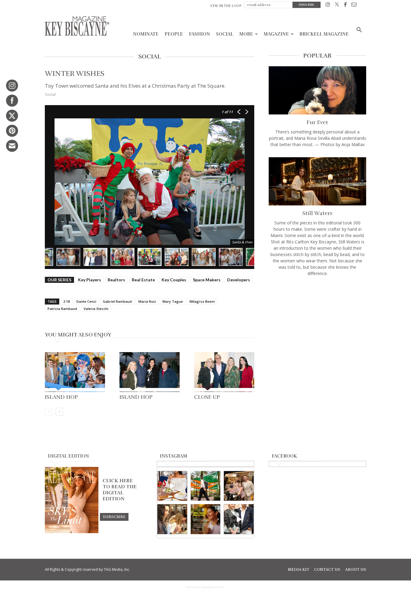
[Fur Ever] (317, 90)
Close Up (207, 397)
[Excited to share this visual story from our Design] (172, 519)
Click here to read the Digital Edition (120, 490)
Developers (238, 279)
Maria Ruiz (147, 301)
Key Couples (174, 279)
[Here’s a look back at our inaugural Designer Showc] (239, 519)
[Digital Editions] (71, 531)
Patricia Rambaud (62, 308)
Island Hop (61, 397)
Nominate (146, 34)
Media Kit (298, 569)
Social (224, 34)
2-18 (66, 301)
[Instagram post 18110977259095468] (239, 486)
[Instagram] (328, 6)
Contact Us (327, 569)
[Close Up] (224, 372)
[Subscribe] (114, 516)
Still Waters (317, 213)
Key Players (89, 279)
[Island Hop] (75, 372)
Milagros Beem (202, 301)
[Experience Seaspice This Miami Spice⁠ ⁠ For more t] (172, 486)
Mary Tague (172, 301)
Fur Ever (317, 122)
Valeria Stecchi (96, 308)
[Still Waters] (317, 181)
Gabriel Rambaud (117, 301)
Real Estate (143, 279)
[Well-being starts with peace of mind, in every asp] (206, 519)
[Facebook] (345, 6)
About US (355, 569)
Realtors (116, 279)
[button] (359, 30)
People (174, 34)
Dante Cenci (86, 301)
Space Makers (207, 279)
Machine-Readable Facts (205, 587)
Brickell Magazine (324, 34)
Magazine (276, 34)
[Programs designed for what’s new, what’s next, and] (206, 486)
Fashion (199, 34)
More (246, 34)
